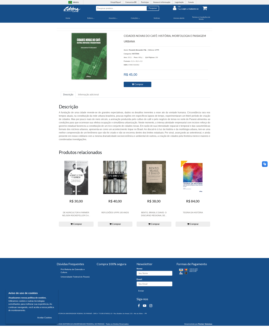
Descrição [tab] (68, 94)
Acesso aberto (178, 18)
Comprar (138, 84)
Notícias (157, 18)
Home (68, 18)
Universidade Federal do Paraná (75, 277)
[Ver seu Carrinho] (204, 8)
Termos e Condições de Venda (201, 18)
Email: (139, 279)
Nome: (140, 269)
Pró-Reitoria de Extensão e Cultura (73, 270)
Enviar (141, 291)
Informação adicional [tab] (88, 94)
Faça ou (188, 9)
